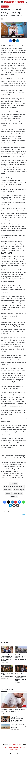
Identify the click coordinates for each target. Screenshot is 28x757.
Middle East (5, 6)
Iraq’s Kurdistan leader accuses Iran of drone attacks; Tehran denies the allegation (6, 657)
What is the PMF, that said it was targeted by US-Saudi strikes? (7, 675)
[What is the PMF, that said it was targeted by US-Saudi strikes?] (7, 668)
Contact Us (15, 747)
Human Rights (19, 490)
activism (14, 483)
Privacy (12, 749)
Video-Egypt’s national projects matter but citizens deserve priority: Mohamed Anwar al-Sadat (20, 677)
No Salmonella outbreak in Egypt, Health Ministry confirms (13, 710)
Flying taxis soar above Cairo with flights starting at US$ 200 (18, 726)
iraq (8, 493)
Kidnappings (18, 493)
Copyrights (22, 747)
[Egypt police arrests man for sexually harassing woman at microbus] (5, 719)
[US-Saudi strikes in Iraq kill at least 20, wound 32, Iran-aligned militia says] (21, 649)
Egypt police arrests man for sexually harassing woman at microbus (18, 718)
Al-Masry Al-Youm (18, 744)
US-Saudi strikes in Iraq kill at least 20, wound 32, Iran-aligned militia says (20, 657)
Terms (16, 749)
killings (14, 496)
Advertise (9, 747)
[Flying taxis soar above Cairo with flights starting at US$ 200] (5, 726)
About (4, 747)
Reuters (5, 19)
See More (14, 733)
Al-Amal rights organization (14, 486)
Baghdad (8, 490)
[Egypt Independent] (14, 2)
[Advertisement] (14, 579)
